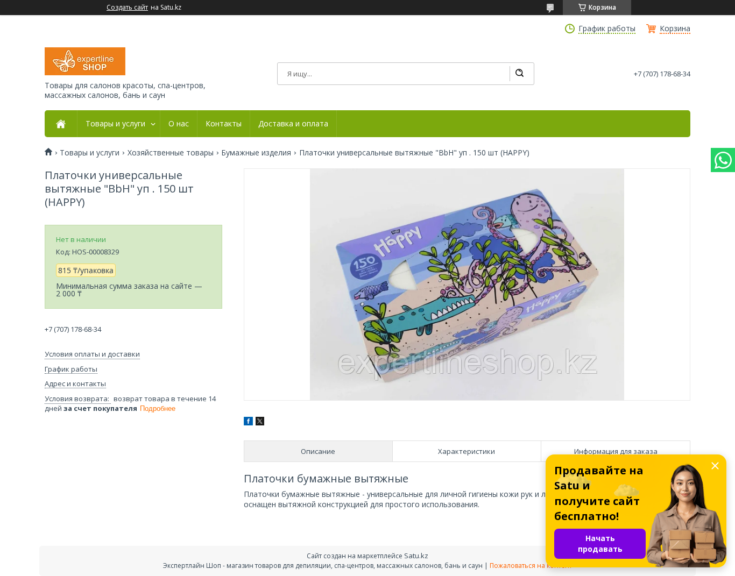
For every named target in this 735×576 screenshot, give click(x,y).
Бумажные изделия (256, 153)
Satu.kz (416, 555)
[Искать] (519, 73)
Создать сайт (127, 7)
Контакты (224, 124)
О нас (178, 124)
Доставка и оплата (293, 124)
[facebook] (248, 422)
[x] (260, 422)
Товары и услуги (115, 124)
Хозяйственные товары (171, 153)
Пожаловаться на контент (531, 565)
